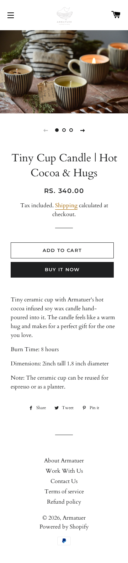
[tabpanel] (64, 70)
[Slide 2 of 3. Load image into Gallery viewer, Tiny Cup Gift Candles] (64, 130)
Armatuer (74, 518)
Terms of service (64, 491)
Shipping (66, 205)
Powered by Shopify (64, 527)
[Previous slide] (45, 130)
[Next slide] (82, 130)
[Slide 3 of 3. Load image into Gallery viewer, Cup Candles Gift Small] (71, 130)
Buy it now (62, 269)
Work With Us (64, 471)
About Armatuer (64, 461)
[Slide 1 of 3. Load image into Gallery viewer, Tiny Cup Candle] (56, 130)
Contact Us (64, 481)
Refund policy (64, 502)
